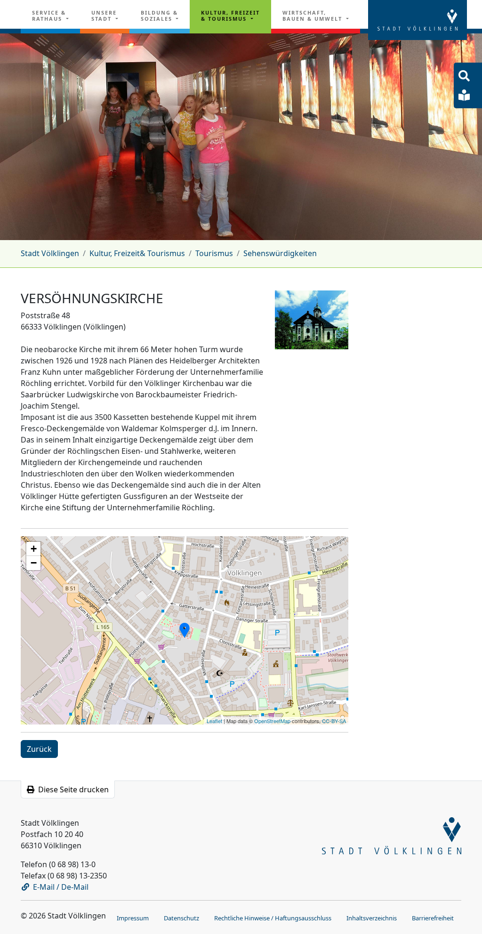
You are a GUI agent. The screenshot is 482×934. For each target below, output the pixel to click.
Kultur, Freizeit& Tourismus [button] (230, 15)
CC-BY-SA (334, 721)
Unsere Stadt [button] (104, 15)
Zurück (39, 749)
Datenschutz (181, 918)
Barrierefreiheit (433, 918)
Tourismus (214, 253)
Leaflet (214, 721)
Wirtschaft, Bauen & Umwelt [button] (313, 15)
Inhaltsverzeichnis (371, 918)
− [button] (34, 563)
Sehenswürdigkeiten (280, 253)
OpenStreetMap (272, 721)
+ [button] (34, 549)
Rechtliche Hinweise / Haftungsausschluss (272, 918)
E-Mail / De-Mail (60, 887)
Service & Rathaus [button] (49, 15)
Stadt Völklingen (50, 253)
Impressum (133, 918)
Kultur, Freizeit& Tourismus (137, 253)
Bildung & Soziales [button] (159, 15)
